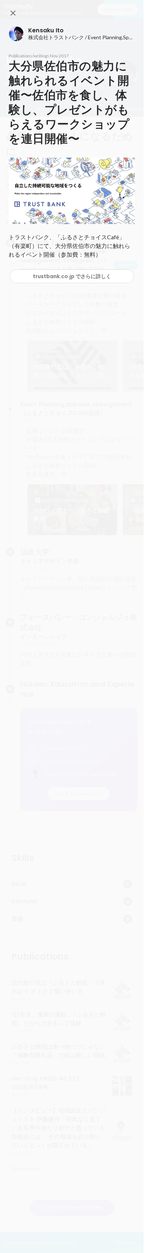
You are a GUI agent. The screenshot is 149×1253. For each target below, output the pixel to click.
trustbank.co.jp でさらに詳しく (72, 276)
